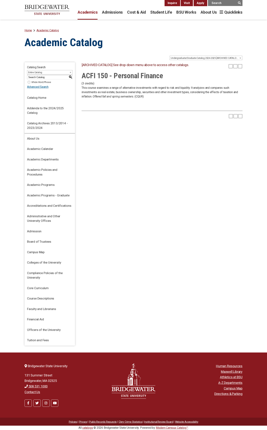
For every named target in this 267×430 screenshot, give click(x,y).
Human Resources (229, 366)
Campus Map (35, 252)
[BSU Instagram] (46, 403)
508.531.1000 (38, 386)
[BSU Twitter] (37, 403)
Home (28, 30)
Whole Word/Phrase (41, 82)
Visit (187, 3)
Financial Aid (35, 319)
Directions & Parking (228, 394)
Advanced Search (37, 87)
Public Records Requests (103, 421)
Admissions (112, 12)
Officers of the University (44, 330)
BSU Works (186, 12)
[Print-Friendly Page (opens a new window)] (235, 66)
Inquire (172, 3)
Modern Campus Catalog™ (172, 427)
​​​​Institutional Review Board (158, 421)
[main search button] (239, 3)
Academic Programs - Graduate (48, 195)
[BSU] (47, 10)
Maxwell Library (231, 372)
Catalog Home (36, 97)
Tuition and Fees (38, 340)
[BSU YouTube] (54, 403)
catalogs (87, 427)
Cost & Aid (136, 12)
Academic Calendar (40, 149)
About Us (209, 12)
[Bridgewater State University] (133, 381)
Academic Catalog (48, 30)
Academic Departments (43, 159)
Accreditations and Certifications (49, 205)
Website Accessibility (186, 421)
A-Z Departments (230, 383)
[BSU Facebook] (28, 403)
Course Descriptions (40, 298)
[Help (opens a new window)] (240, 66)
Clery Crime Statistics (130, 421)
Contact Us (32, 392)
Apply (200, 3)
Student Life (161, 12)
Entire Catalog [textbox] (35, 72)
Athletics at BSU (231, 377)
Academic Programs (41, 185)
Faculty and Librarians (41, 309)
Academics (88, 12)
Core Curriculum (38, 288)
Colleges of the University (44, 262)
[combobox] (206, 58)
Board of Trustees (39, 241)
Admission (34, 231)
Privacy (83, 421)
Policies (73, 421)
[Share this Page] (231, 66)
